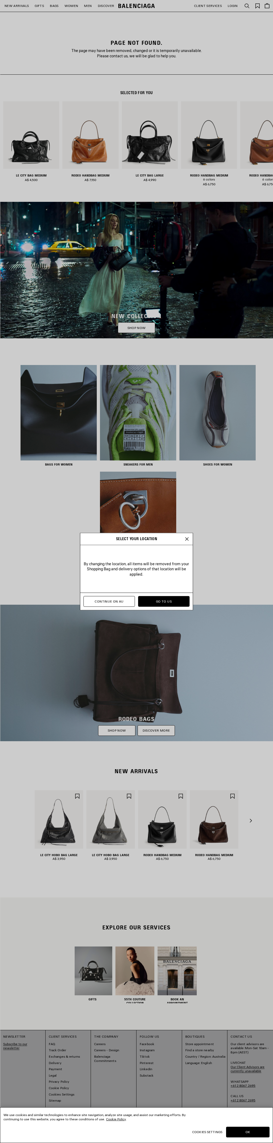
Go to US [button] (164, 601)
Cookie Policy (116, 1119)
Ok (248, 1132)
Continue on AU (109, 601)
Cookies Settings (207, 1132)
